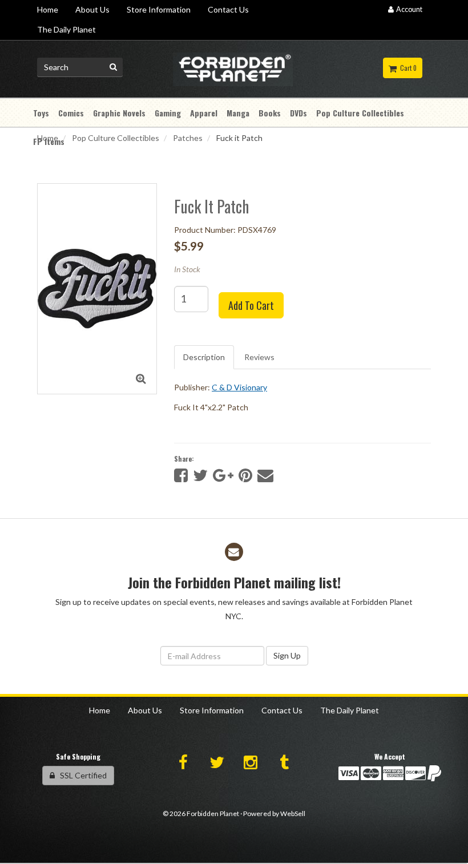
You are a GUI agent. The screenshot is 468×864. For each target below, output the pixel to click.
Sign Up (287, 655)
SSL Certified (81, 775)
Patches (188, 138)
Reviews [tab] (259, 357)
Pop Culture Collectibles (115, 138)
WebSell (292, 813)
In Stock (187, 269)
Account (408, 9)
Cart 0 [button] (407, 67)
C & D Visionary (239, 387)
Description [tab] (204, 357)
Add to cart (251, 305)
